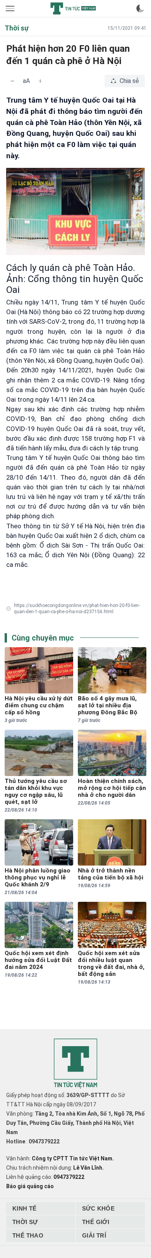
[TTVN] (75, 1064)
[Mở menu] (11, 8)
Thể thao (27, 1235)
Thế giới (95, 1222)
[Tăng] (40, 81)
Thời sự (25, 1222)
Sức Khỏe (98, 1208)
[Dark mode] (140, 8)
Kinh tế (24, 1208)
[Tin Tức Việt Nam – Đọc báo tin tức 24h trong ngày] (73, 8)
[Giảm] (12, 81)
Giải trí (94, 1235)
